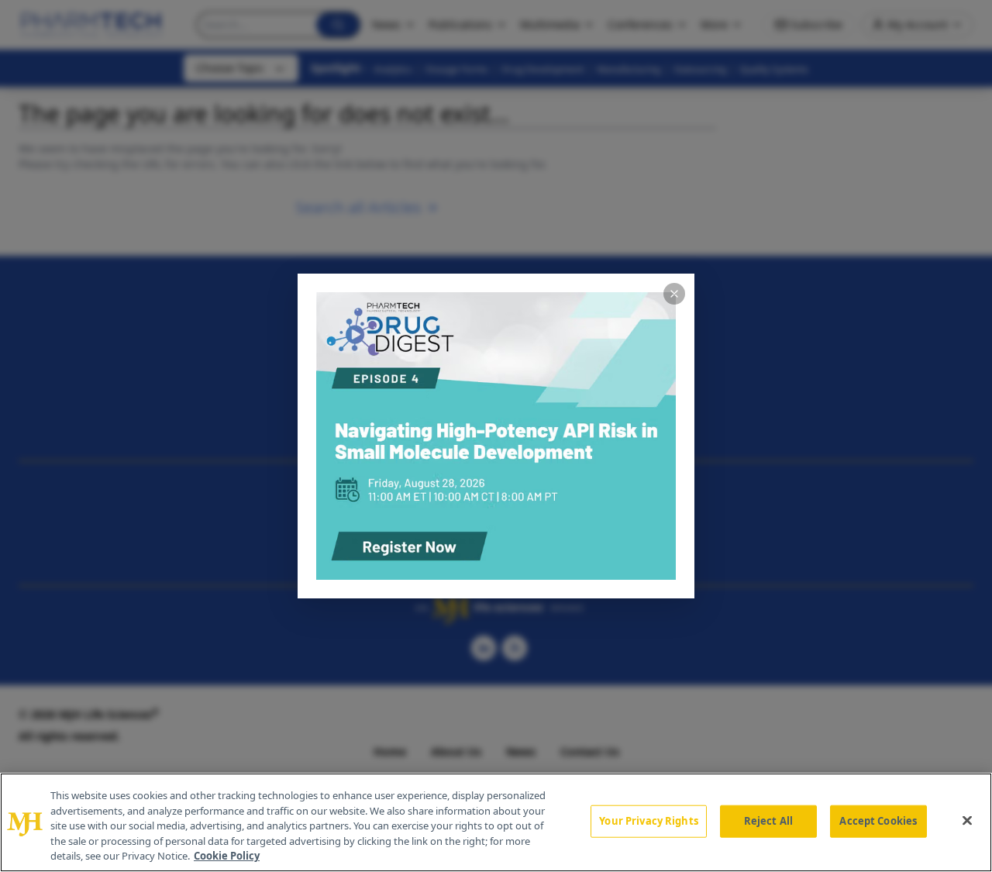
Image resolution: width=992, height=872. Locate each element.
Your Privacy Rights (648, 821)
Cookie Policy (227, 856)
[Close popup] (674, 294)
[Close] (967, 821)
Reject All (768, 821)
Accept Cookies (878, 821)
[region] (496, 822)
